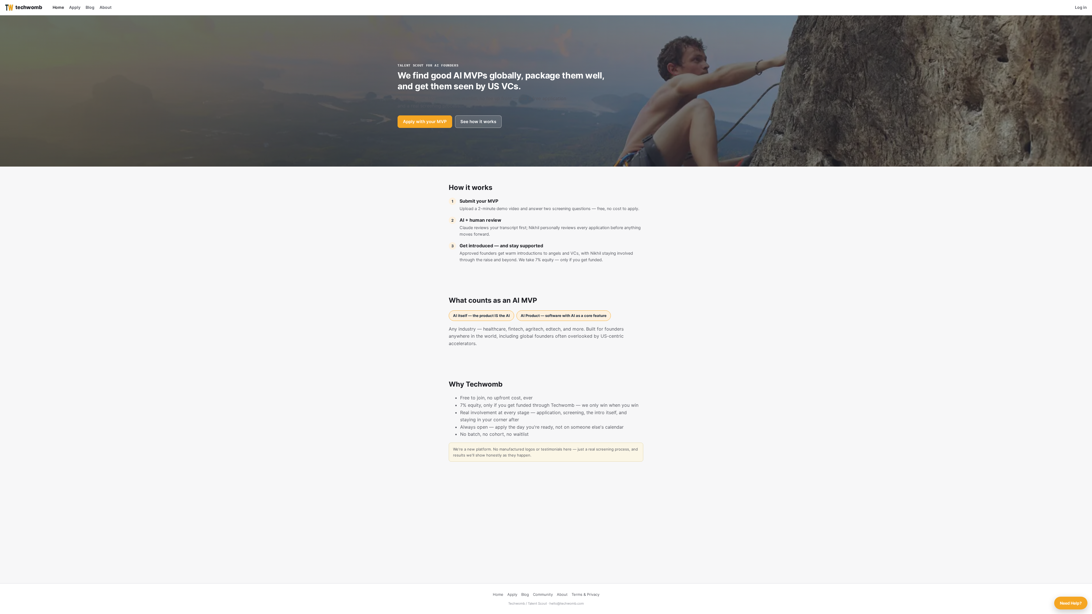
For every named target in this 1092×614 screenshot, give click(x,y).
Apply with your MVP (425, 121)
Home (58, 7)
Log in (1081, 7)
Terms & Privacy (585, 594)
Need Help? (1071, 603)
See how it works (478, 121)
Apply (74, 7)
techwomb (28, 7)
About (105, 7)
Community (543, 594)
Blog (90, 7)
